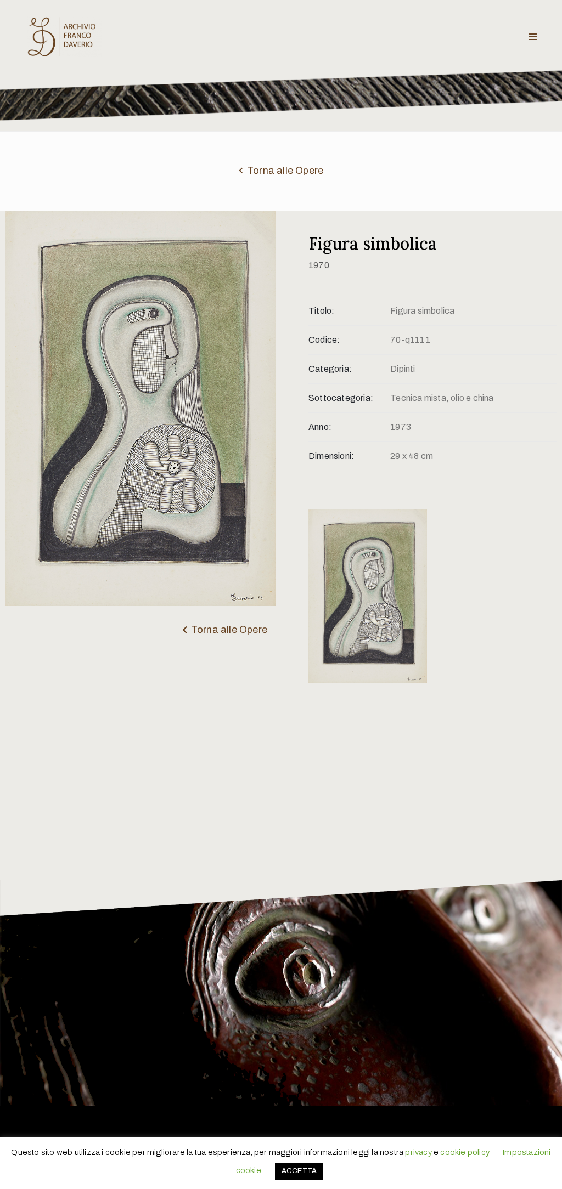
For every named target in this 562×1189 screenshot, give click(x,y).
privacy (418, 1152)
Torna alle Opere (285, 170)
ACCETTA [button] (299, 1171)
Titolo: (321, 310)
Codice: (324, 339)
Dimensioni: (331, 456)
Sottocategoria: (340, 398)
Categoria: (330, 368)
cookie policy (465, 1152)
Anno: (319, 427)
